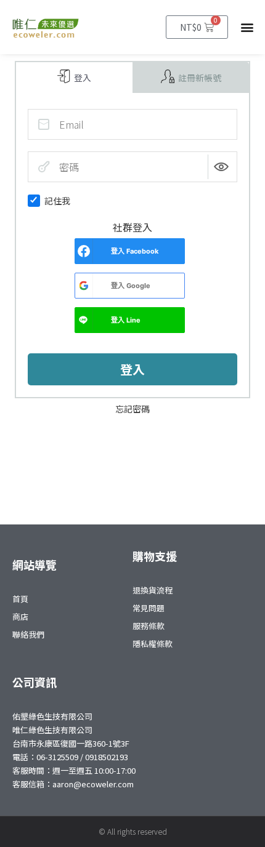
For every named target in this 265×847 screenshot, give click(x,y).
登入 (81, 77)
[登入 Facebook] (84, 251)
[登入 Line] (84, 320)
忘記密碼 (132, 409)
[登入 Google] (84, 285)
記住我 (57, 201)
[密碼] (44, 167)
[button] (247, 27)
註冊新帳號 (198, 77)
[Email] (44, 124)
